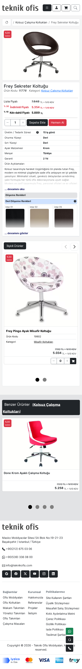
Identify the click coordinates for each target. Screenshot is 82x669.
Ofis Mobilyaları (13, 597)
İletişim (32, 613)
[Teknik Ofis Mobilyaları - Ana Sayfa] (20, 8)
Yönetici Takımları (14, 613)
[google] (6, 574)
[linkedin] (53, 574)
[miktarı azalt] (8, 122)
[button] (74, 246)
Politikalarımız (55, 591)
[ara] (75, 7)
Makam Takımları (13, 608)
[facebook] (16, 574)
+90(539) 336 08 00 (19, 557)
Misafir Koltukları (43, 341)
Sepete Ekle (37, 122)
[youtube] (34, 574)
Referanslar (35, 602)
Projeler (33, 608)
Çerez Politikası (56, 619)
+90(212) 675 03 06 (19, 548)
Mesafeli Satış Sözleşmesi (62, 608)
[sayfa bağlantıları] (47, 7)
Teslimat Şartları (56, 634)
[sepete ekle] (73, 361)
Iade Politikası (55, 629)
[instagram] (44, 574)
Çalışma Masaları (14, 623)
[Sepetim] (66, 7)
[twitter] (25, 574)
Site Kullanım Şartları (59, 597)
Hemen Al (57, 122)
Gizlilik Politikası (56, 624)
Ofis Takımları (11, 618)
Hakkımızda (35, 597)
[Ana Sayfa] (6, 22)
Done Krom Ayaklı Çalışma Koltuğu (27, 473)
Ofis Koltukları (11, 602)
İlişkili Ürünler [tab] (15, 245)
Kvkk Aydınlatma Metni (60, 613)
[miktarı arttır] (23, 122)
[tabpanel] (41, 312)
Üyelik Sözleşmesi (57, 603)
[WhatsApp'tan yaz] (69, 631)
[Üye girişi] (56, 7)
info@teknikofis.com (19, 565)
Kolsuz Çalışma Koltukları (31, 22)
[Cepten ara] (69, 639)
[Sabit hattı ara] (69, 648)
